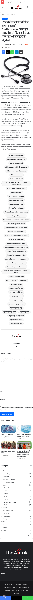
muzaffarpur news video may (16, 259)
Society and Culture (10, 502)
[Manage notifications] (4, 596)
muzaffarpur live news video (17, 228)
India (5, 496)
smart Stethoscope (17, 276)
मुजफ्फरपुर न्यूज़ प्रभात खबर (16, 304)
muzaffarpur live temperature (16, 235)
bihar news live (16, 175)
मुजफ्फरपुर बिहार (25, 312)
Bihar (4, 471)
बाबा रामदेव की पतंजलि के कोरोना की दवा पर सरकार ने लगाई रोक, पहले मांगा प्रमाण (23, 453)
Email (2, 391)
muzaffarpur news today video (17, 247)
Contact (15, 587)
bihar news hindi (17, 163)
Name (2, 384)
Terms (17, 590)
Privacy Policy (24, 590)
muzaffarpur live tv (17, 239)
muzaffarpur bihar (16, 200)
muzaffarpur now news (16, 263)
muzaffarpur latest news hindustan (16, 220)
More (9, 15)
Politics (6, 499)
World (6, 505)
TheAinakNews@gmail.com (16, 569)
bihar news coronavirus (16, 159)
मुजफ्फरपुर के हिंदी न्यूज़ (17, 292)
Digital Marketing (9, 482)
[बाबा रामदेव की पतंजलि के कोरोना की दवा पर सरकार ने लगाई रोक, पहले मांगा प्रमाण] (24, 445)
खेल (3, 522)
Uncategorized (7, 516)
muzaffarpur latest (16, 208)
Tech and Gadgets (8, 510)
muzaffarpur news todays (17, 251)
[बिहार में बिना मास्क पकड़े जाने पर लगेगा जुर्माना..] (24, 429)
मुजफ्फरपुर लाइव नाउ (16, 320)
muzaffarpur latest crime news (17, 212)
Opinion (5, 507)
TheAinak (6, 44)
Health (14, 15)
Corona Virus (6, 476)
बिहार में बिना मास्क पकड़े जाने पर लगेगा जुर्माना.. (24, 435)
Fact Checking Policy (24, 587)
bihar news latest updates (16, 171)
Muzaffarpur (16, 192)
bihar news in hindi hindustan (16, 167)
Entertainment (8, 488)
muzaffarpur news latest (17, 243)
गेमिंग (4, 524)
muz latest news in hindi (16, 188)
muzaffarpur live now (16, 231)
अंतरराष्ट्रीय (5, 519)
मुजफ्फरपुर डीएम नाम (16, 296)
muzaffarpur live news (17, 224)
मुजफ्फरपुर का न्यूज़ (17, 284)
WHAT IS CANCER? (7, 435)
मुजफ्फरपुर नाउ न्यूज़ (16, 300)
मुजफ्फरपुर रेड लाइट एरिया (17, 316)
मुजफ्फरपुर (23, 280)
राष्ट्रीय (4, 533)
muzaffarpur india (16, 204)
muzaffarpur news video (17, 255)
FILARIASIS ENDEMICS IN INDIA (8, 452)
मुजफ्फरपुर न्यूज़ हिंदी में (10, 312)
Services (16, 593)
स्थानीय (4, 536)
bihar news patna (17, 179)
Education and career (9, 479)
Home (5, 15)
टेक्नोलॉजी (5, 527)
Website (2, 399)
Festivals (6, 491)
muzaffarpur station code (17, 267)
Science (6, 513)
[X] (8, 52)
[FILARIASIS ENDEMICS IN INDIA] (8, 445)
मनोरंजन (4, 530)
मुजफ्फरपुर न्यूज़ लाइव (16, 308)
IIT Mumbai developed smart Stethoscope (17, 183)
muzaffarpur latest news (17, 216)
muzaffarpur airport (17, 196)
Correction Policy (9, 590)
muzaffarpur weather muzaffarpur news (16, 271)
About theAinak (7, 587)
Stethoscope (11, 280)
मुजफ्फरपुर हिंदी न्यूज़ (16, 323)
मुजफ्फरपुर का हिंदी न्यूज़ (16, 288)
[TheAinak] (16, 7)
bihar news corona (16, 155)
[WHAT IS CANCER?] (8, 429)
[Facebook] (3, 52)
